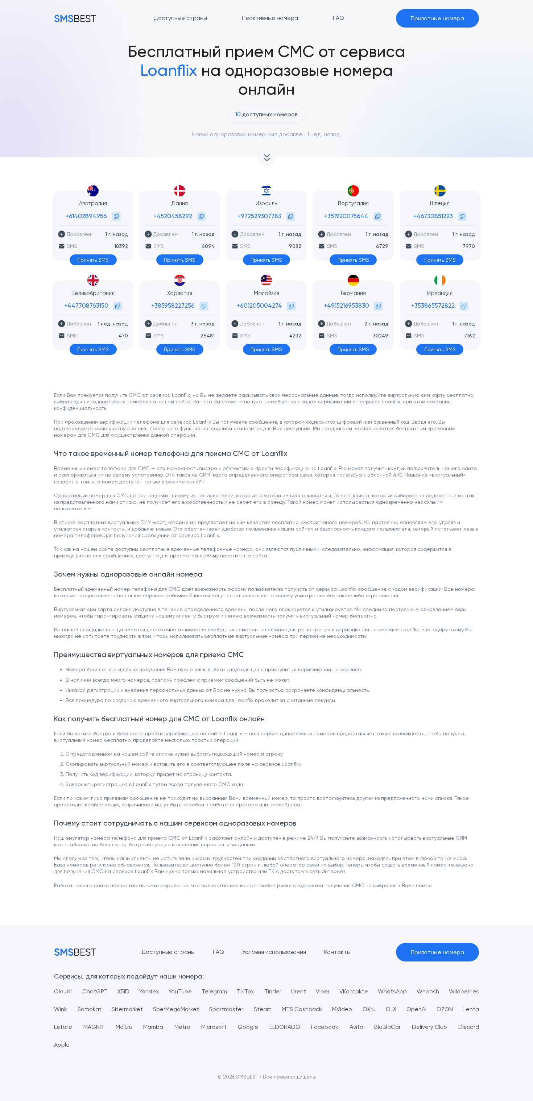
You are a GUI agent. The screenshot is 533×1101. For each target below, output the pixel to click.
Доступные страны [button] (180, 17)
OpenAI (416, 1009)
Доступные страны (168, 951)
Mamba (153, 1026)
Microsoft (214, 1026)
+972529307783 (259, 216)
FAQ (218, 951)
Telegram (214, 991)
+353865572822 (433, 305)
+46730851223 (433, 216)
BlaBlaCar (387, 1026)
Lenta (471, 1009)
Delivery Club (429, 1026)
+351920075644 (346, 216)
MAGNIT (93, 1026)
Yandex (149, 991)
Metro (182, 1026)
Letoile (63, 1026)
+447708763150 (86, 305)
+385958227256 (173, 305)
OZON (445, 1009)
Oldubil (63, 991)
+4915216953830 (346, 305)
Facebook (324, 1026)
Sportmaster (226, 1009)
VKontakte (353, 991)
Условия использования (274, 951)
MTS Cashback (302, 1009)
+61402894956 (86, 216)
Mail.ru (124, 1026)
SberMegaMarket (176, 1009)
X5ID (123, 991)
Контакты (337, 951)
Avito (356, 1026)
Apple (62, 1044)
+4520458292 (172, 216)
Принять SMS (93, 260)
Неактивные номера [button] (270, 17)
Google (248, 1026)
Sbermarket (127, 1009)
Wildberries (464, 991)
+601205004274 (259, 305)
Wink (60, 1009)
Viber (323, 991)
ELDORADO (284, 1026)
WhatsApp (392, 991)
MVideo (342, 1009)
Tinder (272, 991)
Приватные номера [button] (437, 18)
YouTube (180, 991)
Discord (468, 1026)
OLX (391, 1009)
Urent (298, 991)
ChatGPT (95, 991)
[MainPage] (75, 18)
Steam (263, 1009)
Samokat (90, 1009)
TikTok (245, 991)
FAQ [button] (338, 17)
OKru (369, 1009)
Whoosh (428, 991)
